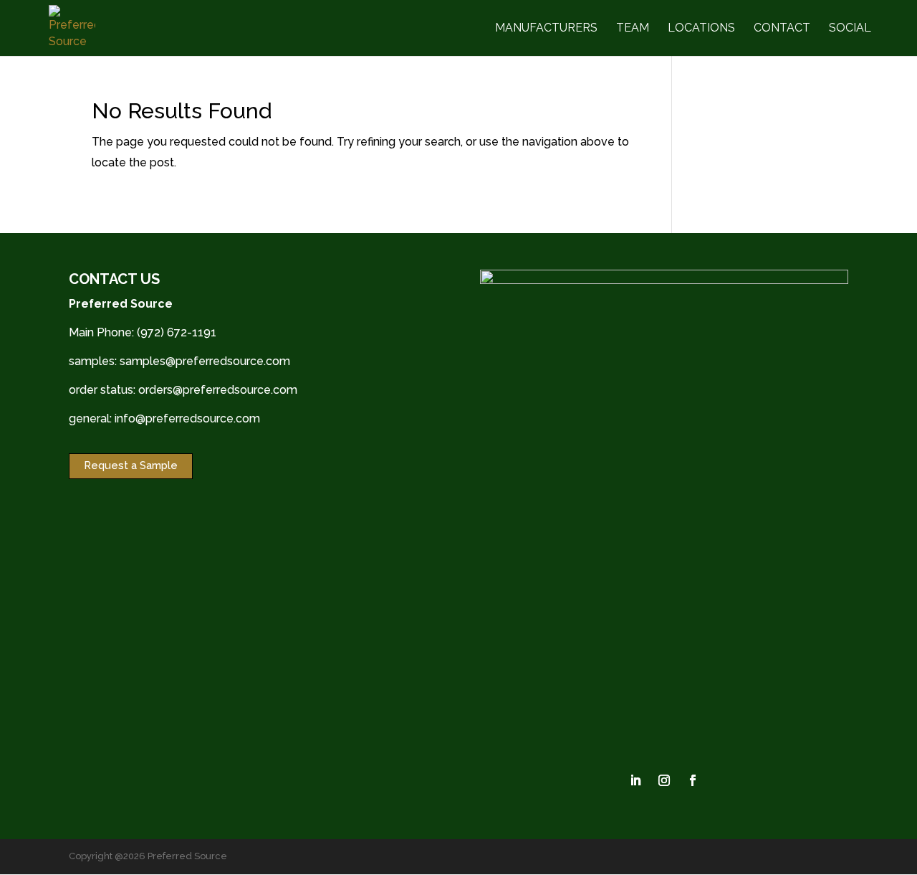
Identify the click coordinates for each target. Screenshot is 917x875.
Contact (782, 28)
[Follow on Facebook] (692, 780)
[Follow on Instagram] (664, 780)
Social (850, 28)
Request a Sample (131, 465)
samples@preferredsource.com (205, 361)
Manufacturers (546, 28)
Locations (701, 28)
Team (632, 28)
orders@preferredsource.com (217, 390)
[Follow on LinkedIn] (635, 780)
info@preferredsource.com (187, 418)
